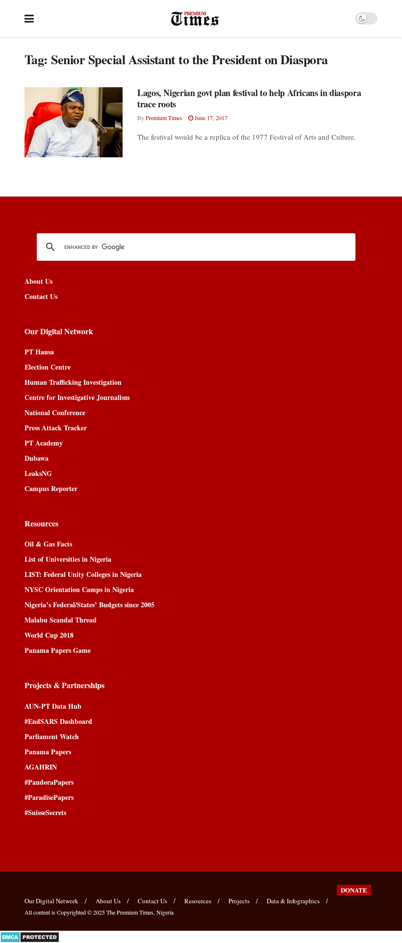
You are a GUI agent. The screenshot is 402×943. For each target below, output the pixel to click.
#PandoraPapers (49, 782)
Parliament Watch (52, 736)
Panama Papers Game (58, 650)
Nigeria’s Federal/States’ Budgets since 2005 (89, 604)
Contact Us (41, 296)
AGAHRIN (41, 767)
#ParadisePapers (49, 797)
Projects (239, 900)
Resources (197, 900)
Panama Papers (48, 751)
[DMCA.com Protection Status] (29, 936)
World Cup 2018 (49, 635)
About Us (38, 281)
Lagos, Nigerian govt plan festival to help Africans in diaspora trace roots (249, 98)
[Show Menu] (29, 18)
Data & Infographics (293, 900)
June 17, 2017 (210, 118)
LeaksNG (38, 473)
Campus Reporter (51, 488)
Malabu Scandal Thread (61, 620)
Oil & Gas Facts (48, 544)
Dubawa (37, 458)
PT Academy (44, 443)
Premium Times (164, 118)
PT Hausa (39, 352)
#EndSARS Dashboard (58, 721)
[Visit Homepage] (195, 18)
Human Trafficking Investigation (73, 382)
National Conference (55, 412)
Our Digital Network (51, 900)
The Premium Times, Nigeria (140, 912)
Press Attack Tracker (56, 427)
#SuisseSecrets (45, 812)
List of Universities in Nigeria (68, 559)
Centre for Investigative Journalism (77, 397)
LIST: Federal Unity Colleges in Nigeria (83, 574)
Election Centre (48, 367)
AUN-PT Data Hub (53, 706)
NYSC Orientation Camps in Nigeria (79, 589)
